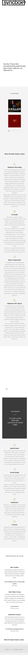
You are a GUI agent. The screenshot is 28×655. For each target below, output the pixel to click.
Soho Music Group (15, 592)
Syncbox (11, 649)
